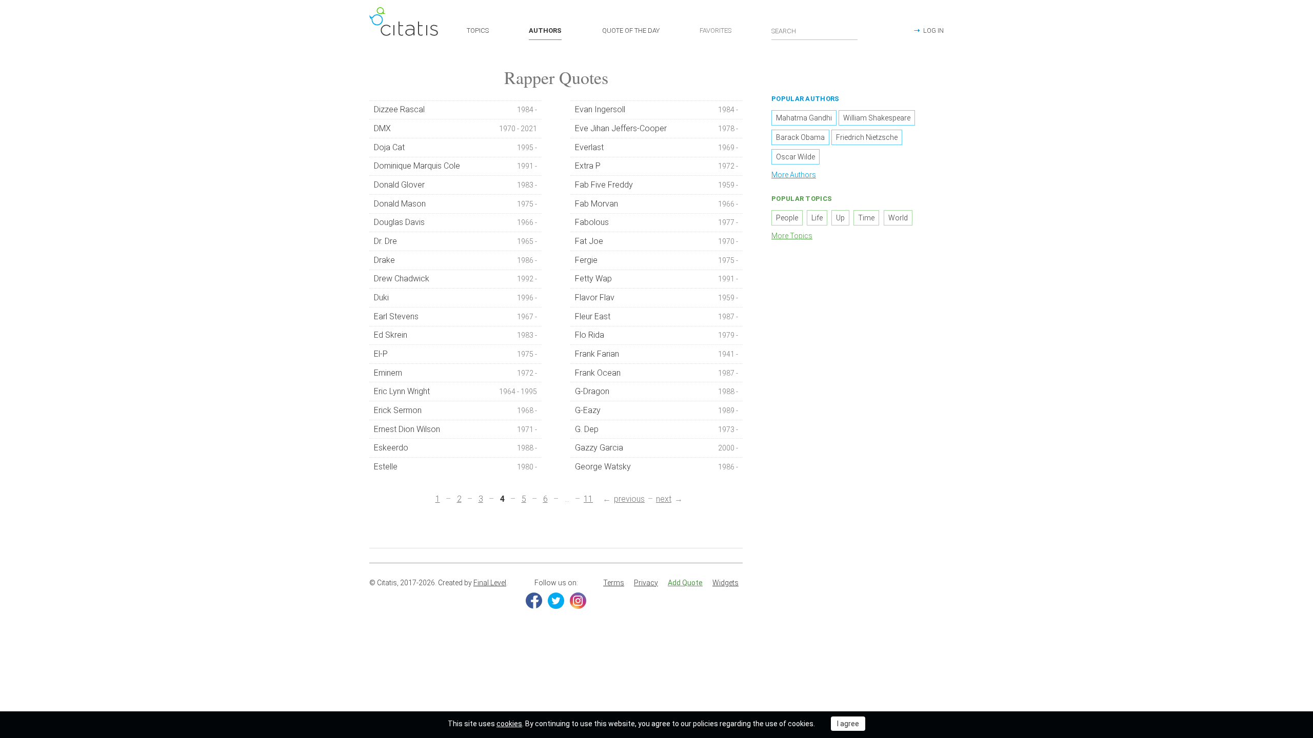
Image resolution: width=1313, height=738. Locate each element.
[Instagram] (578, 600)
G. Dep (657, 429)
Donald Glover (456, 185)
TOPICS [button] (478, 30)
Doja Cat (456, 147)
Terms (613, 583)
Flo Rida (657, 335)
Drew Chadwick (456, 278)
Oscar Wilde (795, 157)
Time (866, 218)
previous (629, 499)
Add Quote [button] (685, 583)
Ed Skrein (456, 335)
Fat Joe (657, 241)
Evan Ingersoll (657, 109)
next (663, 499)
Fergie (657, 260)
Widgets (725, 583)
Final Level (489, 583)
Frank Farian (657, 354)
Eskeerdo (456, 448)
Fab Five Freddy (657, 185)
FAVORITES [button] (715, 30)
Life (817, 218)
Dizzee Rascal (456, 109)
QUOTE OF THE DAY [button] (631, 30)
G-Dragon (657, 391)
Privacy (646, 583)
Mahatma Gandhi (804, 118)
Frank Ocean (657, 373)
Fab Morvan (657, 204)
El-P (456, 354)
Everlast (657, 147)
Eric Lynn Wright (456, 391)
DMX (456, 128)
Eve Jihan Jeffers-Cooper (657, 128)
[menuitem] (613, 583)
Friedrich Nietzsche (867, 137)
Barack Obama (800, 137)
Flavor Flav (657, 297)
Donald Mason (456, 204)
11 (588, 499)
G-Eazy (657, 410)
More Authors (793, 175)
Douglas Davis (456, 222)
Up (840, 218)
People (787, 218)
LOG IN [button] (933, 30)
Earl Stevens (456, 316)
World (898, 218)
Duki (456, 297)
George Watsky (657, 466)
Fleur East (657, 316)
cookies (509, 724)
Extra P (657, 166)
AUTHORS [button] (545, 30)
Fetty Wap (657, 278)
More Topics (791, 236)
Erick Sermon (456, 410)
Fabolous (657, 222)
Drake (456, 260)
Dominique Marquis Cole (456, 166)
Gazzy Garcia (657, 448)
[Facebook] (534, 600)
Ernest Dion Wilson (456, 429)
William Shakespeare (876, 118)
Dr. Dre (456, 241)
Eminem (456, 373)
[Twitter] (556, 600)
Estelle (456, 466)
